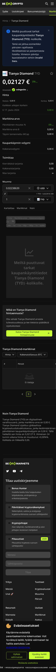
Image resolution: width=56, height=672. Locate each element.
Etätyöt (9, 619)
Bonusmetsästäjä (36, 11)
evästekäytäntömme (18, 647)
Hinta (5, 20)
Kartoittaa (9, 208)
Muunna (39, 593)
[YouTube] (14, 471)
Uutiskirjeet (18, 11)
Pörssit (38, 598)
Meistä (9, 588)
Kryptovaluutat (42, 588)
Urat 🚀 (9, 593)
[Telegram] (21, 471)
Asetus (38, 619)
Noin (32, 208)
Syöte (5, 11)
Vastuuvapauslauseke (36, 667)
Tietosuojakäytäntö (14, 667)
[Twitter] (7, 471)
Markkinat (22, 208)
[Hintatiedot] (19, 90)
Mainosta (10, 614)
